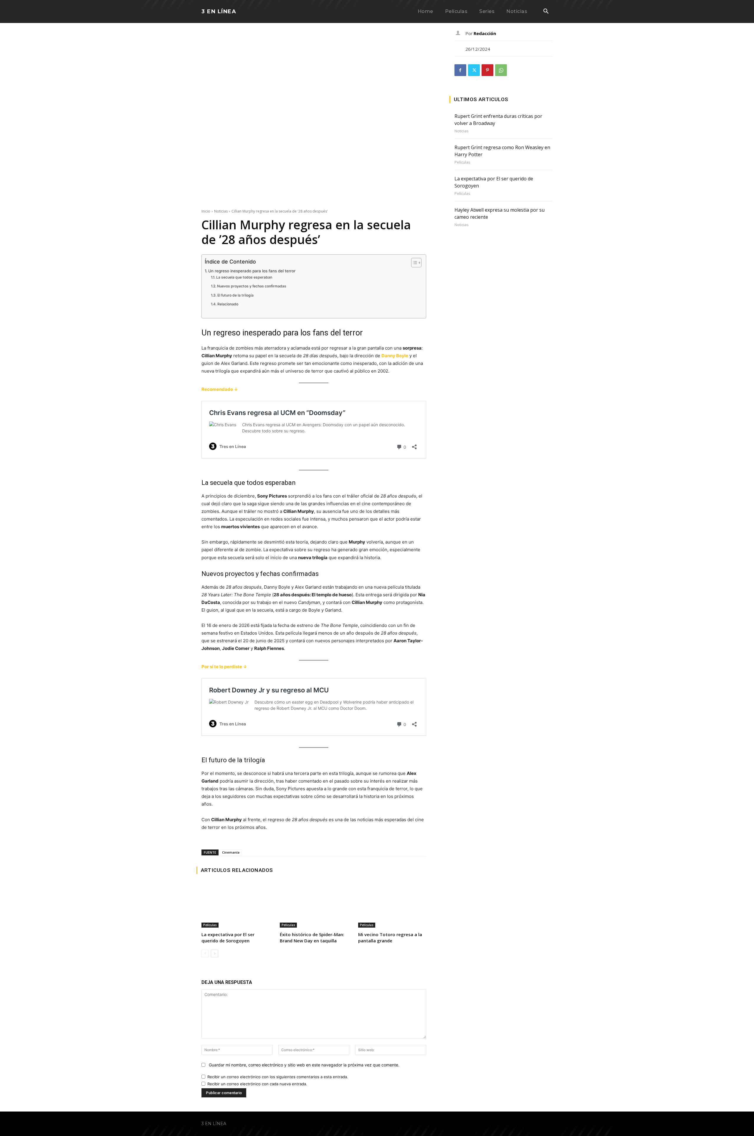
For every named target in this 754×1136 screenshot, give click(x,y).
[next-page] (214, 953)
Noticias (221, 211)
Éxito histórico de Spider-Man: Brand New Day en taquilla (312, 937)
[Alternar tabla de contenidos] (413, 263)
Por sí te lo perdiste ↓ (224, 666)
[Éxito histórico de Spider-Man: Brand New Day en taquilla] (314, 905)
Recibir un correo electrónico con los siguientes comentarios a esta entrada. (277, 1076)
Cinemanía (230, 852)
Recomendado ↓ (219, 389)
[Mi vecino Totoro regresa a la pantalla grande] (392, 905)
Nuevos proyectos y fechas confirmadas (251, 286)
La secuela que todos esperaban (244, 277)
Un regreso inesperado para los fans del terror (251, 271)
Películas (210, 925)
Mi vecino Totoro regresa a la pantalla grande (390, 937)
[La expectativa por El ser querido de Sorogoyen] (235, 905)
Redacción (485, 33)
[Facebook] (460, 70)
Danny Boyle (394, 355)
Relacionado (227, 304)
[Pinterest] (487, 70)
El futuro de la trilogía (235, 295)
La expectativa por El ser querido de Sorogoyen (227, 937)
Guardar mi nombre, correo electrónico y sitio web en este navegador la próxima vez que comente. (304, 1064)
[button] (546, 12)
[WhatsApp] (501, 70)
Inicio (205, 211)
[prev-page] (205, 953)
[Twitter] (474, 70)
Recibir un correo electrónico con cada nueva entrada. (257, 1083)
